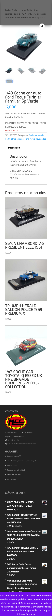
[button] (42, 26)
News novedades (38, 139)
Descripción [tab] (14, 147)
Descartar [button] (31, 614)
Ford (27, 139)
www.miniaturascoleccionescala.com (21, 444)
